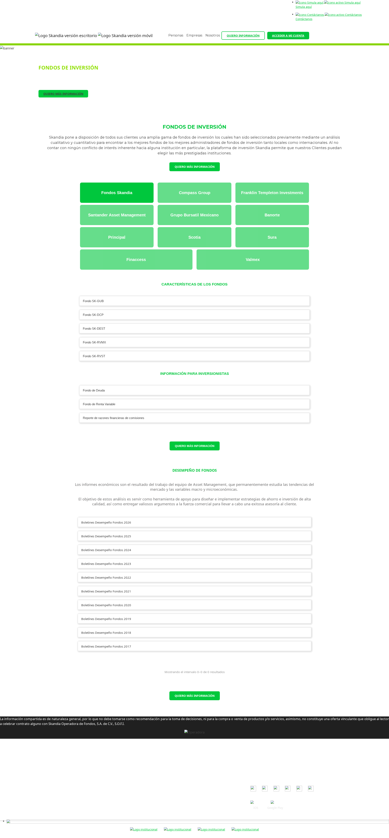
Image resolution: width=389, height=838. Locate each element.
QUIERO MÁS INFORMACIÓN (63, 94)
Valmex (253, 259)
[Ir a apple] (255, 802)
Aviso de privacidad (165, 769)
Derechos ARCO (162, 787)
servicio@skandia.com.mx (96, 759)
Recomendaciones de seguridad (173, 757)
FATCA (156, 799)
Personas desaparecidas (168, 816)
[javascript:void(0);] (197, 821)
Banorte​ (272, 215)
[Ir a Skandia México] (94, 35)
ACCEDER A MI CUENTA (288, 35)
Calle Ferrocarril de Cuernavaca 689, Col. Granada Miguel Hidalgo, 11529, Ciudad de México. (86, 775)
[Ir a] (253, 788)
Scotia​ (194, 237)
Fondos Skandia (116, 192)
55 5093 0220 (91, 765)
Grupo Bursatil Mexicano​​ (194, 215)
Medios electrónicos (165, 775)
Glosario (157, 804)
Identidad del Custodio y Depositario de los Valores (186, 810)
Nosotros (212, 35)
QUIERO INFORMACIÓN (243, 35)
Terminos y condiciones (167, 763)
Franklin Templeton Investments (272, 192)
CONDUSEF (257, 758)
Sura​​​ (272, 237)
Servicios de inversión (166, 793)
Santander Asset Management (117, 215)
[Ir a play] (275, 802)
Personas (175, 35)
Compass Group (194, 192)
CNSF (254, 770)
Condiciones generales (167, 752)
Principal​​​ (116, 237)
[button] (194, 301)
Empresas (194, 35)
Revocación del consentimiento (173, 781)
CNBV (254, 764)
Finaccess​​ (136, 259)
